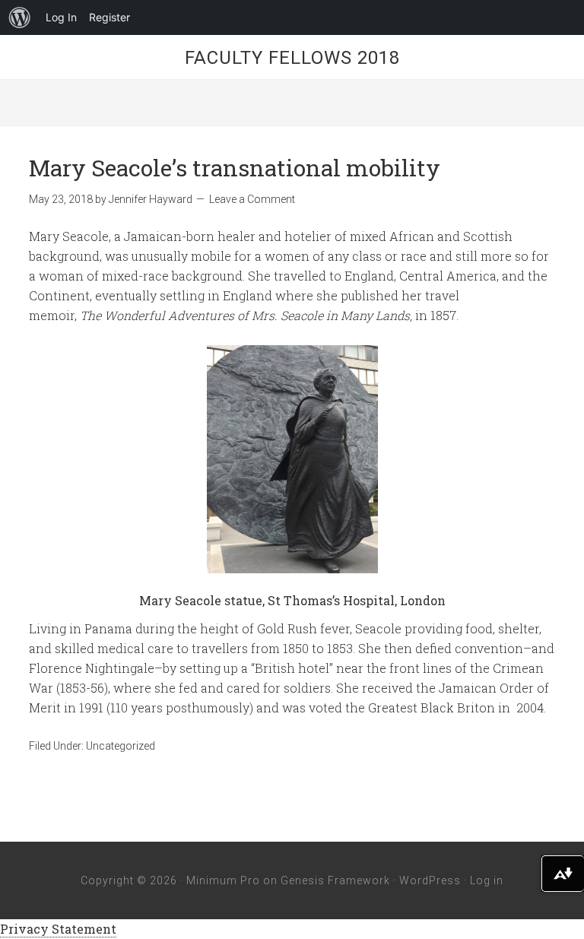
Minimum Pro (223, 880)
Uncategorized (120, 746)
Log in (486, 880)
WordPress (430, 880)
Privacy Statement (58, 929)
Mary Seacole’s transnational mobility (234, 167)
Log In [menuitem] (61, 17)
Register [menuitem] (109, 17)
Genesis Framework (335, 880)
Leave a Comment (252, 199)
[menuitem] (20, 17)
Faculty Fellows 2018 (292, 57)
